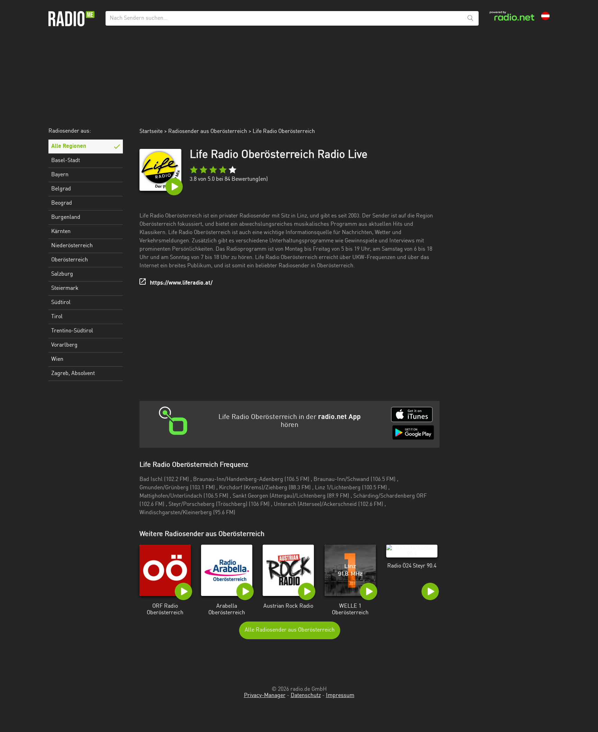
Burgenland (65, 217)
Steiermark (65, 288)
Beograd (61, 203)
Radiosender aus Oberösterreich (207, 131)
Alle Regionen (68, 146)
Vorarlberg (64, 345)
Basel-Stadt (65, 160)
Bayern (60, 175)
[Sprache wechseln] (545, 16)
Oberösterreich (69, 260)
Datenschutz (306, 695)
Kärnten (61, 231)
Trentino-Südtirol (72, 331)
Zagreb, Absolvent (73, 373)
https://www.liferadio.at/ (181, 283)
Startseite (151, 131)
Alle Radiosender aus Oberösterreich (290, 630)
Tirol (57, 317)
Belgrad (61, 189)
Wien (57, 359)
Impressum (340, 695)
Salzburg (62, 274)
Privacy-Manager (265, 695)
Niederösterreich (72, 246)
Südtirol (61, 302)
